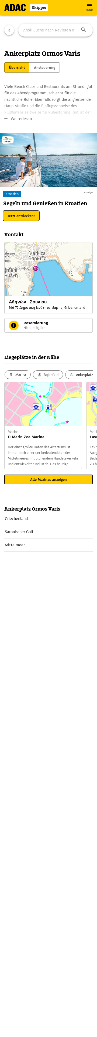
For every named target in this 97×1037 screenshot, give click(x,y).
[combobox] (55, 30)
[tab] (16, 67)
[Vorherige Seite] (9, 30)
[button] (83, 30)
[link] (48, 518)
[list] (48, 532)
